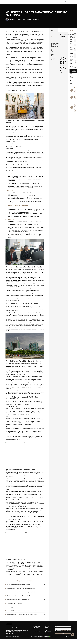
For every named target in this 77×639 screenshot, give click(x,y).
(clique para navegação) (36, 631)
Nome (75, 33)
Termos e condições (64, 630)
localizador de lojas (27, 186)
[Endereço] (71, 107)
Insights (44, 2)
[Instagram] (66, 636)
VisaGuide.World (17, 81)
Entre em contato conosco (56, 2)
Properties (47, 626)
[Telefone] (71, 90)
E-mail (74, 48)
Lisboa (42, 60)
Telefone (75, 43)
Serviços (29, 2)
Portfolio (23, 2)
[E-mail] (71, 97)
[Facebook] (70, 636)
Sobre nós (38, 2)
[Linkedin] (68, 636)
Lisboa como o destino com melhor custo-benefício (25, 125)
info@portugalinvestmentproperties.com (12, 636)
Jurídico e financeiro (21, 19)
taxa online (19, 201)
